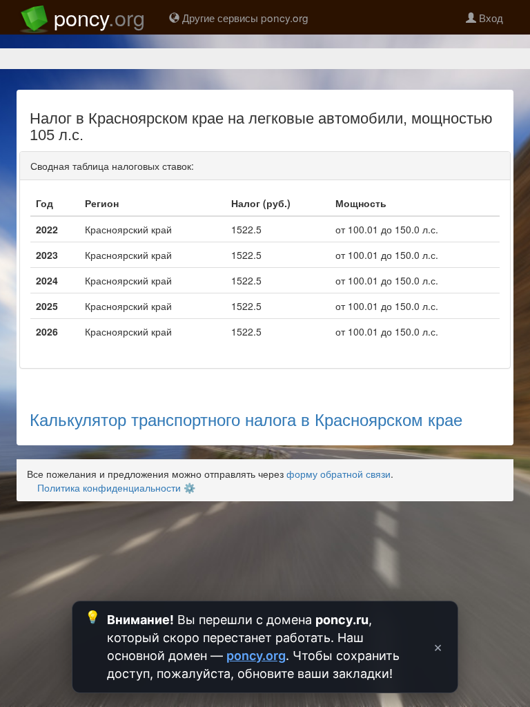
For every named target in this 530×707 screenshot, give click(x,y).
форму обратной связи (338, 474)
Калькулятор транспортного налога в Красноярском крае (246, 419)
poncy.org (256, 655)
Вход (489, 17)
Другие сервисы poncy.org (243, 17)
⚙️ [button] (189, 487)
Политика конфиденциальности (109, 487)
